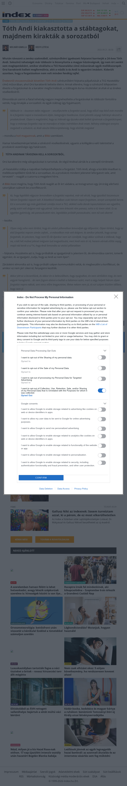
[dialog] (63, 393)
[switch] (102, 357)
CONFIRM (41, 478)
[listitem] (63, 350)
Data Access (63, 488)
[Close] (117, 297)
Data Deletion (46, 488)
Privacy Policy (81, 488)
